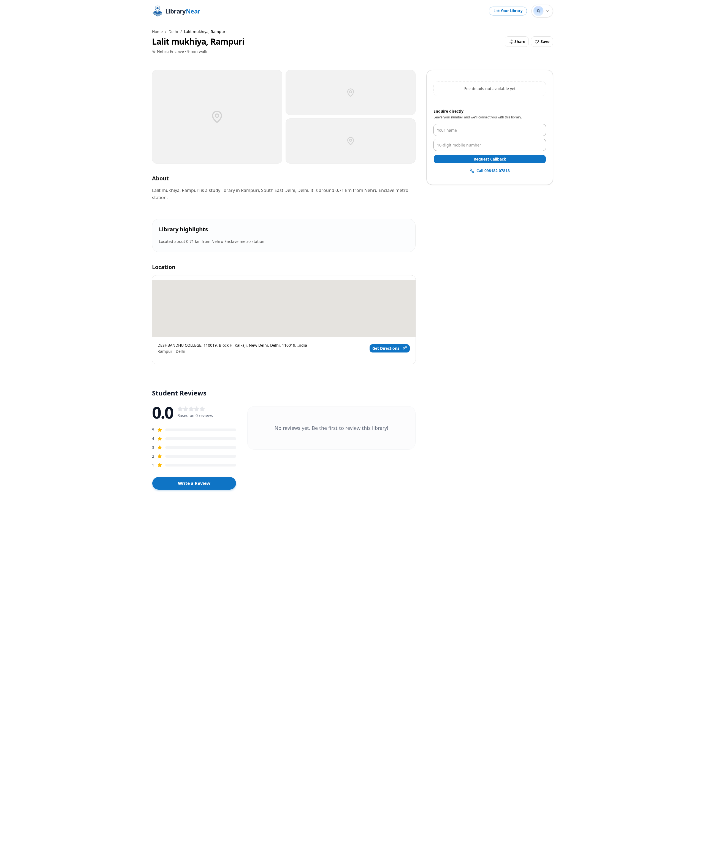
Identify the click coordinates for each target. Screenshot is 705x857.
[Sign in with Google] (542, 11)
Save (545, 41)
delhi (173, 31)
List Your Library (508, 10)
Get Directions (385, 348)
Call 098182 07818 (493, 170)
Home (157, 31)
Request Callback (490, 159)
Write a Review (194, 483)
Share (519, 41)
